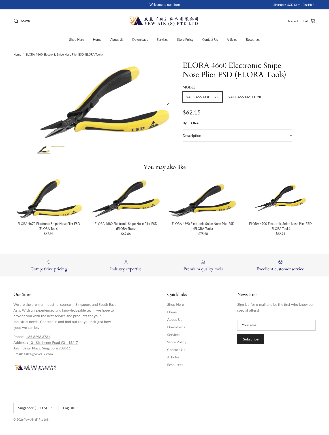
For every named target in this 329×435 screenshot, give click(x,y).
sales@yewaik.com (38, 354)
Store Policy (185, 39)
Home (97, 39)
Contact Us (210, 39)
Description (192, 135)
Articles (232, 39)
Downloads (140, 39)
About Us (116, 39)
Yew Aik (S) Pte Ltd (36, 419)
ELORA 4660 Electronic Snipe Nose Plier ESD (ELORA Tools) (64, 54)
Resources (253, 39)
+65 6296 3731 (38, 336)
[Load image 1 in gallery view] (105, 101)
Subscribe (250, 339)
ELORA (193, 123)
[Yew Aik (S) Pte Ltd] (164, 21)
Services (162, 39)
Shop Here (76, 39)
